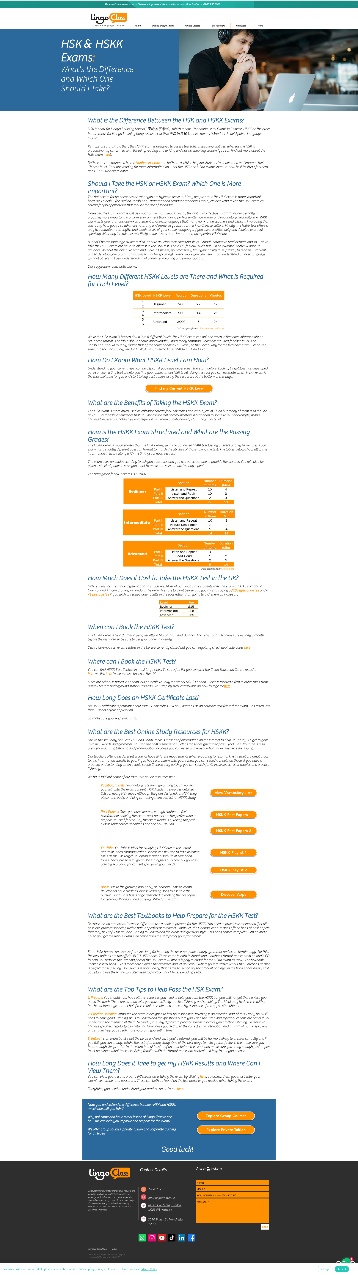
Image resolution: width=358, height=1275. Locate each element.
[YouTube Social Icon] (162, 1237)
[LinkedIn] (181, 1237)
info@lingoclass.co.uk (161, 1198)
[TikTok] (171, 1237)
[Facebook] (191, 1237)
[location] (143, 1205)
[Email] (144, 1197)
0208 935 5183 (211, 4)
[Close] (353, 1269)
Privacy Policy (149, 1269)
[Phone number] (144, 1189)
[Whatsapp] (142, 1237)
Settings (324, 1269)
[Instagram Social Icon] (152, 1237)
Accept (342, 1269)
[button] (192, 25)
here (247, 647)
